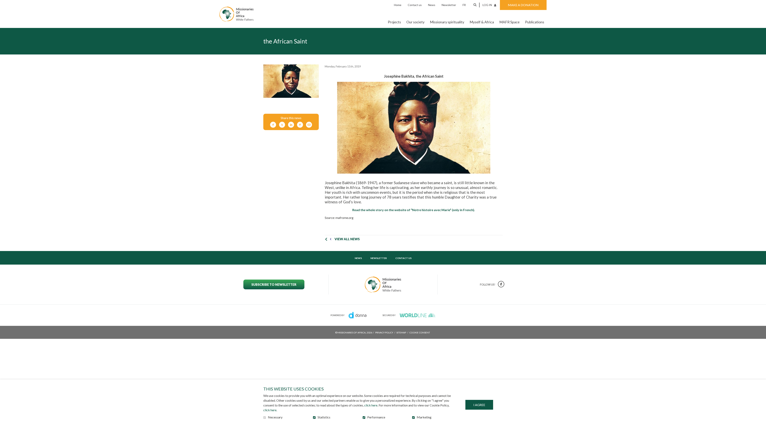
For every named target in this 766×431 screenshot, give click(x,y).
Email (309, 125)
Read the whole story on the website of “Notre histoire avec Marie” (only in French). (413, 210)
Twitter (282, 125)
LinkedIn (291, 125)
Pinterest (300, 125)
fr (464, 5)
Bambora (417, 315)
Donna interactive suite (357, 315)
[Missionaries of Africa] (236, 14)
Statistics (324, 417)
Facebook (273, 125)
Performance (376, 417)
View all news (347, 239)
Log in (487, 5)
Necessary (275, 417)
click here (370, 405)
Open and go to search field (475, 4)
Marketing (424, 417)
